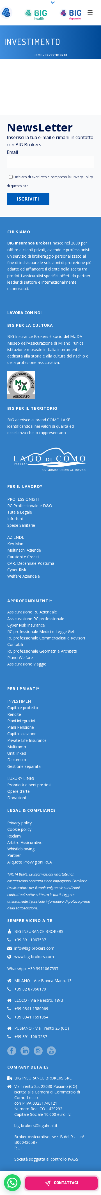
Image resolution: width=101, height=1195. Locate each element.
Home (38, 55)
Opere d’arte (18, 791)
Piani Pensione (20, 727)
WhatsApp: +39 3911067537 (32, 968)
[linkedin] (24, 1051)
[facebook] (11, 1051)
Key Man (15, 543)
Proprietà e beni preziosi (29, 784)
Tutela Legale (19, 512)
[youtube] (51, 1051)
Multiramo (16, 746)
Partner (14, 855)
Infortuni (15, 518)
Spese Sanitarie (21, 525)
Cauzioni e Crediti (23, 556)
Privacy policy (19, 822)
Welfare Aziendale (23, 576)
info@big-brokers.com (34, 948)
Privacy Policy (82, 177)
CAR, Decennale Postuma (30, 563)
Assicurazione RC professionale (35, 618)
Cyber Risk (16, 569)
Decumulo (16, 759)
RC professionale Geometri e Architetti (42, 651)
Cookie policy (19, 829)
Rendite (14, 714)
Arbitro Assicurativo (25, 842)
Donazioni (16, 797)
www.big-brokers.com (34, 956)
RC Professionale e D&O (29, 505)
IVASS (73, 1159)
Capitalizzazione (21, 733)
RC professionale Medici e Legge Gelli (41, 631)
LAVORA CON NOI (24, 312)
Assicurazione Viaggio (27, 664)
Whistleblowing (21, 848)
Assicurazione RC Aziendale (32, 612)
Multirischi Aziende (24, 550)
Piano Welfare (20, 657)
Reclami (14, 836)
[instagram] (38, 1051)
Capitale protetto (22, 707)
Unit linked (16, 753)
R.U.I (18, 1148)
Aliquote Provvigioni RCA (29, 862)
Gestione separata (24, 766)
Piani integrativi (21, 720)
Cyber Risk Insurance (26, 625)
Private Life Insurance (27, 740)
